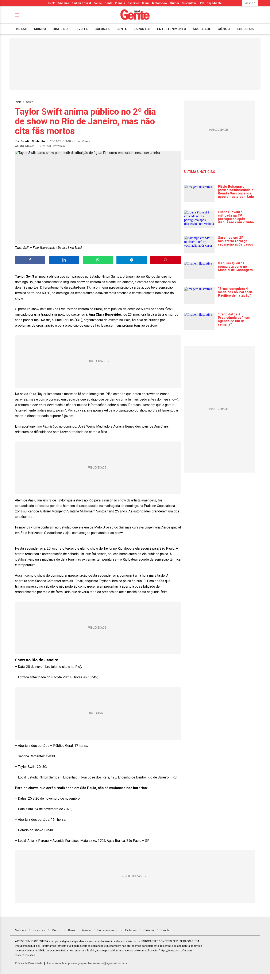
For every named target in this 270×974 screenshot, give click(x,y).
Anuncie (250, 3)
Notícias (20, 930)
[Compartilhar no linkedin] (64, 260)
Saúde (97, 3)
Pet (202, 3)
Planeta (120, 3)
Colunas (102, 29)
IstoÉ (51, 3)
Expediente (214, 3)
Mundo (40, 29)
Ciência (224, 29)
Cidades (131, 930)
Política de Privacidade (28, 963)
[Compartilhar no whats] (98, 260)
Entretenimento (171, 29)
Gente (108, 3)
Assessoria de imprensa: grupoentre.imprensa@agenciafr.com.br (87, 963)
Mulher (174, 3)
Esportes (133, 3)
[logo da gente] (135, 15)
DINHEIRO (60, 29)
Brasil (21, 29)
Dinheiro (63, 3)
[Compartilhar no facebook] (30, 260)
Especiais (245, 29)
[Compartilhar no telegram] (131, 260)
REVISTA (81, 29)
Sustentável (189, 3)
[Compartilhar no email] (165, 260)
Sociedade (202, 29)
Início (18, 102)
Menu (146, 3)
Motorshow (159, 3)
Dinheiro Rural (81, 3)
